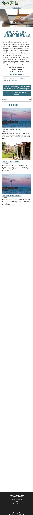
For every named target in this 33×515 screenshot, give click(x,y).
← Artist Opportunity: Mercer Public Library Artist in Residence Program (16, 88)
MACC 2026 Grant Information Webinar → (17, 94)
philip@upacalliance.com (16, 504)
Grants (23, 79)
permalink (13, 80)
